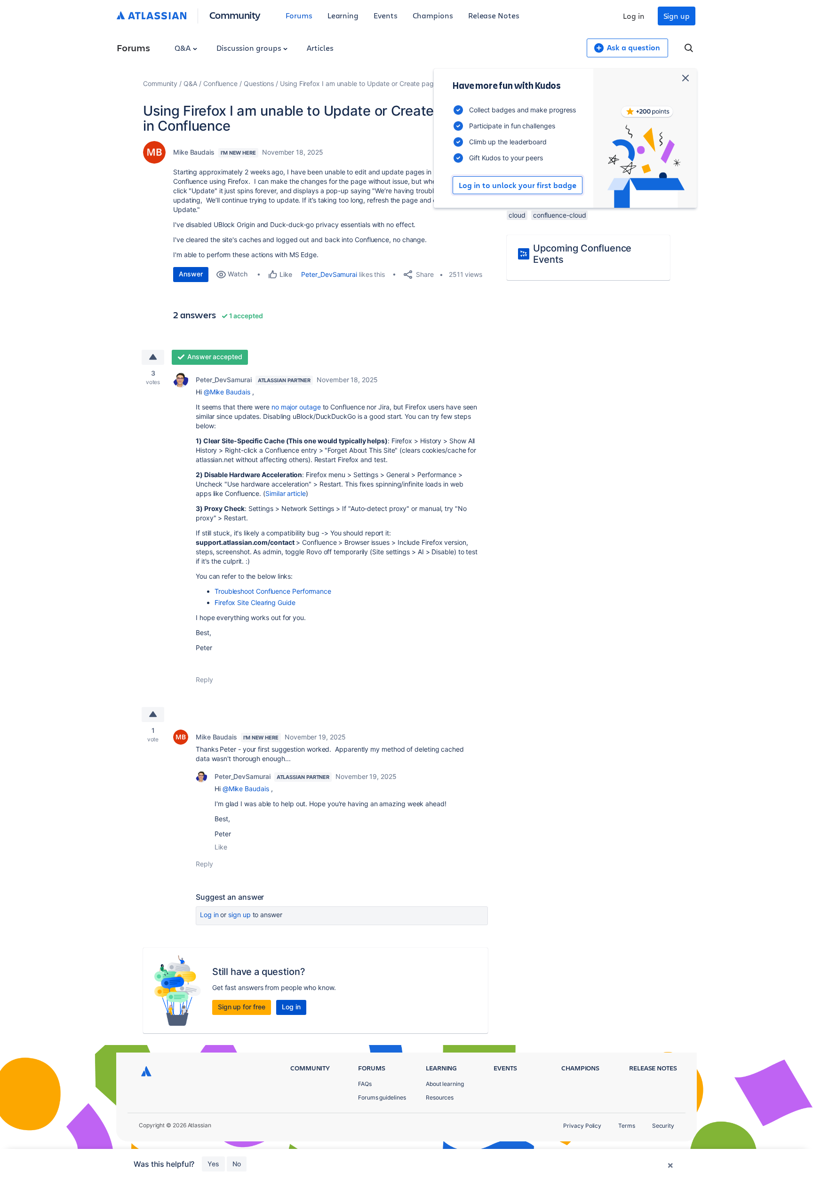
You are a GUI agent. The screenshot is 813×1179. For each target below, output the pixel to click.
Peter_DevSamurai (329, 274)
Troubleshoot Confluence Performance (273, 591)
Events (386, 15)
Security (663, 1125)
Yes (213, 1164)
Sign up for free (241, 1007)
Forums (299, 15)
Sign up (676, 16)
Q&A (183, 48)
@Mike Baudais (227, 392)
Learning (343, 15)
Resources (440, 1097)
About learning (445, 1083)
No (236, 1164)
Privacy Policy (582, 1125)
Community (235, 15)
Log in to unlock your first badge (517, 185)
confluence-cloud (559, 215)
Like (221, 847)
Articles (320, 48)
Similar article (285, 493)
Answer (191, 274)
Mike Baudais (194, 152)
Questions (259, 83)
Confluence (220, 83)
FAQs (365, 1083)
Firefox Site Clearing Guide (255, 602)
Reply (204, 680)
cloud (517, 215)
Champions (433, 15)
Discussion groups (249, 48)
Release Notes (493, 15)
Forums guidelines (382, 1097)
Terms (626, 1125)
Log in (634, 16)
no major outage (296, 407)
